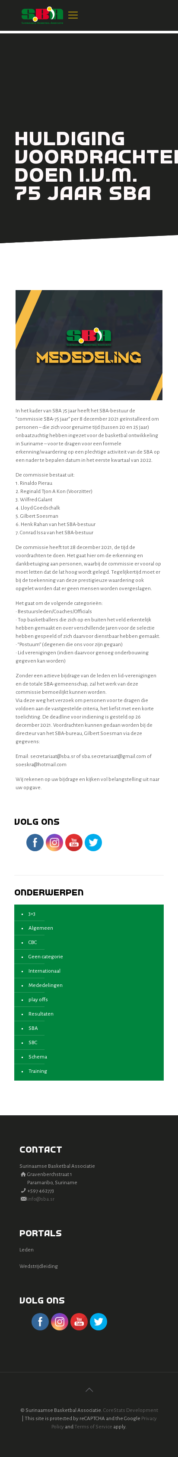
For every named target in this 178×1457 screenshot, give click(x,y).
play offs (38, 1000)
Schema (38, 1057)
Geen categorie (46, 957)
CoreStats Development (130, 1410)
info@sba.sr (40, 1199)
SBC (33, 1042)
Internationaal (44, 971)
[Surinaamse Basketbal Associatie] (42, 15)
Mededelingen (46, 985)
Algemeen (41, 928)
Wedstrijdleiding (38, 1266)
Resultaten (41, 1014)
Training (38, 1071)
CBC (33, 942)
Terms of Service (93, 1427)
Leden (26, 1250)
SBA (33, 1028)
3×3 (32, 914)
